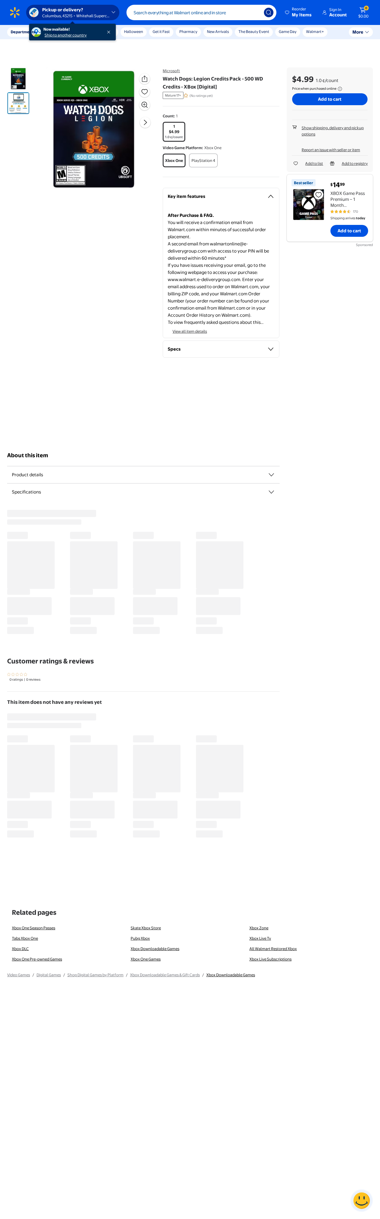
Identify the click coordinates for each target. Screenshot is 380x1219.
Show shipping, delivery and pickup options (333, 130)
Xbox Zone (258, 927)
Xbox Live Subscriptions (270, 959)
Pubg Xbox (140, 938)
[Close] (109, 32)
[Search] (268, 12)
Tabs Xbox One (25, 938)
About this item (27, 455)
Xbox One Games (146, 959)
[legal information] (340, 88)
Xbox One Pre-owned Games (37, 959)
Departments (23, 31)
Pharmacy (188, 31)
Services (60, 31)
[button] (298, 12)
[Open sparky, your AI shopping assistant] (361, 1200)
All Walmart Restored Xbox (273, 948)
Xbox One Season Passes (33, 927)
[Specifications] (271, 492)
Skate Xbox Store (146, 927)
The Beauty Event (253, 31)
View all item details (189, 331)
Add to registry (355, 163)
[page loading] (143, 571)
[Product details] (271, 475)
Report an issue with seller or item (331, 149)
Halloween (133, 31)
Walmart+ (315, 31)
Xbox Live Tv (260, 938)
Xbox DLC (20, 948)
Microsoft (171, 70)
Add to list (314, 163)
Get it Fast (161, 31)
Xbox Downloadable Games (155, 948)
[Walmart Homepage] (15, 12)
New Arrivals (218, 31)
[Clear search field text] (255, 12)
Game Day (288, 31)
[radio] (174, 132)
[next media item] (145, 122)
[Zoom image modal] (144, 105)
